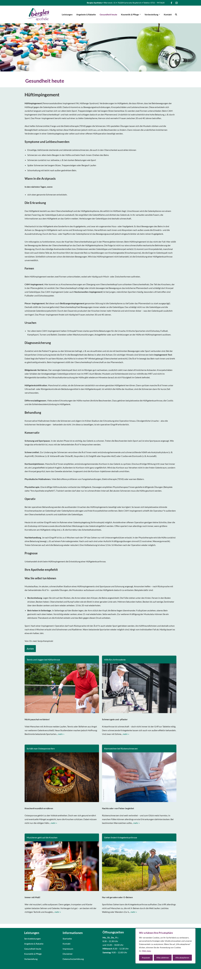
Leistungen (67, 14)
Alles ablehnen (162, 957)
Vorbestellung (30, 959)
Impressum (68, 948)
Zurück (30, 648)
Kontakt (168, 14)
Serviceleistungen (32, 938)
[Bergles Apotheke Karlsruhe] (38, 14)
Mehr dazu (146, 951)
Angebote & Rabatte (86, 14)
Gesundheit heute (108, 14)
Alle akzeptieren (182, 957)
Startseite (67, 938)
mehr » (61, 734)
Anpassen (146, 957)
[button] (140, 14)
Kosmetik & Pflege (33, 953)
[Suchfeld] (176, 14)
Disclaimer (68, 953)
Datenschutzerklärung (73, 959)
